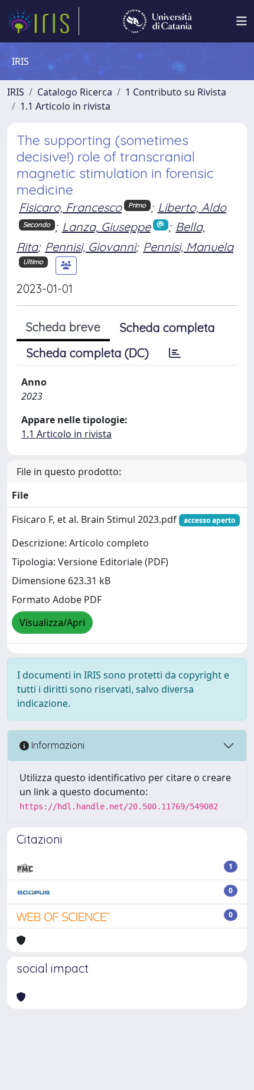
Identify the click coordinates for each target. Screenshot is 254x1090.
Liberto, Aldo (192, 207)
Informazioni (56, 745)
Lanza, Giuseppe (106, 226)
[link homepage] (43, 21)
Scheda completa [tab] (167, 327)
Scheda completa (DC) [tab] (88, 352)
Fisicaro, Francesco (70, 207)
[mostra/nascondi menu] (241, 21)
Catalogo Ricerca (74, 91)
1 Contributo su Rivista (175, 91)
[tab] (175, 353)
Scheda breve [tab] (63, 327)
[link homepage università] (157, 21)
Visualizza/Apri (52, 622)
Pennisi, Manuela (188, 246)
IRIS (15, 91)
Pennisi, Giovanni (90, 246)
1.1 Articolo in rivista (65, 106)
